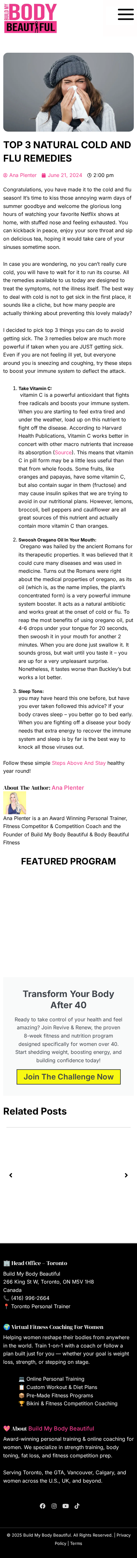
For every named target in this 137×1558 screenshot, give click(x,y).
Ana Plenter (68, 787)
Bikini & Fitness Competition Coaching (72, 1403)
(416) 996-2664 (30, 1298)
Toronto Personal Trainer (40, 1306)
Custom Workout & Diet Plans (61, 1387)
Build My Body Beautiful (61, 1428)
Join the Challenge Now (69, 1076)
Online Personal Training (55, 1379)
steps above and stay (79, 763)
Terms (76, 1543)
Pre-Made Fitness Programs (59, 1395)
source (63, 452)
